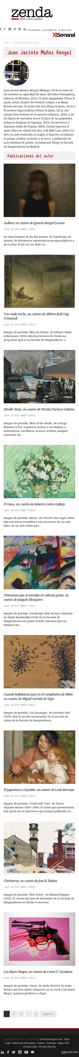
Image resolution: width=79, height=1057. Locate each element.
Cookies (41, 1043)
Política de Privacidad (23, 1043)
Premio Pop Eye (47, 1046)
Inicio (6, 42)
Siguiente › (48, 1013)
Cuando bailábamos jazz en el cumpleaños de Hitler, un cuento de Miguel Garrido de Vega (38, 696)
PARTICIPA (65, 30)
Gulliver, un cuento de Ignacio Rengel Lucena (34, 223)
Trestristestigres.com (50, 1039)
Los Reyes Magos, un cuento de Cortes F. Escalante (38, 971)
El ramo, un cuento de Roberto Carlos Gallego (34, 504)
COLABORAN (33, 30)
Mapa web (63, 1043)
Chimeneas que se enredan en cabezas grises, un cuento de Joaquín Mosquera (36, 597)
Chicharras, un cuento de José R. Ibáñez (30, 881)
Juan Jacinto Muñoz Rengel (20, 229)
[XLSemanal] (63, 34)
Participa (51, 1043)
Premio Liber (30, 1046)
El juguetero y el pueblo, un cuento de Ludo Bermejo (39, 789)
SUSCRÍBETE (49, 30)
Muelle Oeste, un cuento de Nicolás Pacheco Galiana (39, 409)
